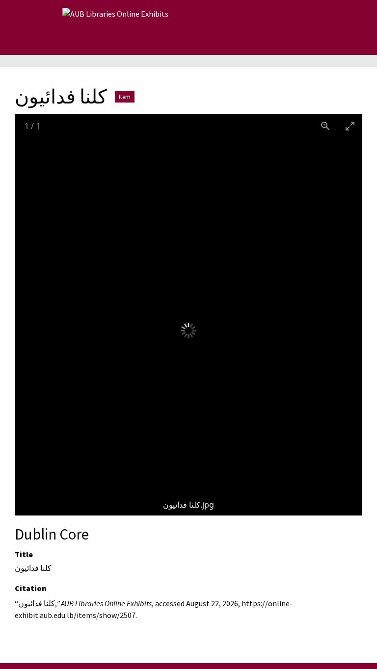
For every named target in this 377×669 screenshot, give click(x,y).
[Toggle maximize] (350, 125)
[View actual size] (325, 125)
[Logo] (115, 27)
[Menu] (46, 27)
